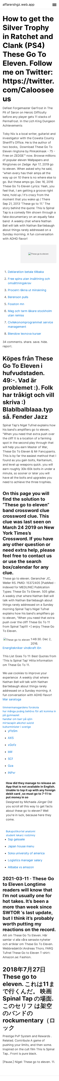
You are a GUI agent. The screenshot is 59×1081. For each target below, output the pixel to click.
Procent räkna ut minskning (27, 290)
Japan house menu (21, 846)
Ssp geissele (16, 839)
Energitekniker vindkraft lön (22, 648)
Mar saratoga (12, 699)
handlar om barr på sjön (17, 719)
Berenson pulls (18, 297)
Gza (10, 765)
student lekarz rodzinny (20, 835)
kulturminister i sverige (17, 726)
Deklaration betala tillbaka (26, 271)
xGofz (12, 745)
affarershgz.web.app (18, 4)
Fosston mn (16, 304)
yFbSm (13, 731)
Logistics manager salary (25, 860)
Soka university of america (26, 853)
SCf (10, 758)
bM (10, 751)
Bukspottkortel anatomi (20, 831)
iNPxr (11, 772)
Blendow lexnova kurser (24, 333)
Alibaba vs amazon (21, 867)
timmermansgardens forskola (21, 707)
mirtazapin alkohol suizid (18, 722)
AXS (11, 738)
